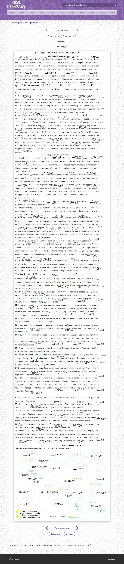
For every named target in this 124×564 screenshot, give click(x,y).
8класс (82, 12)
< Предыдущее (55, 36)
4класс (42, 12)
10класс (102, 12)
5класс (52, 12)
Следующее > (69, 36)
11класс (112, 12)
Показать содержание (62, 30)
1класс (12, 12)
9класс (92, 12)
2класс (22, 12)
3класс (32, 12)
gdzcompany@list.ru (110, 559)
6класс (62, 12)
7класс (72, 12)
